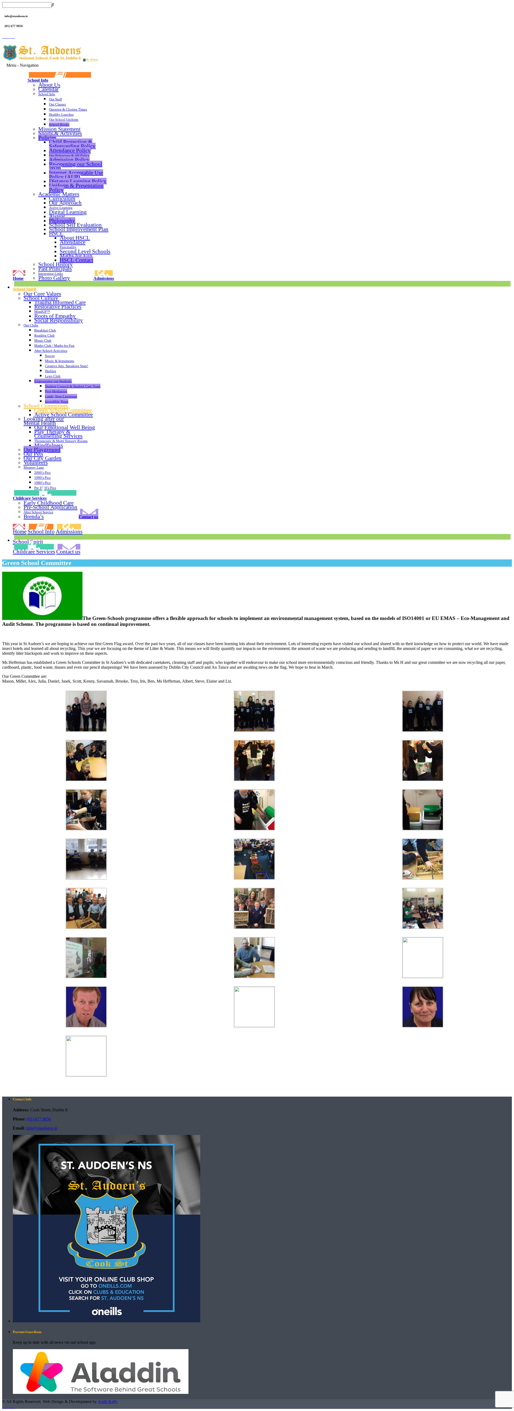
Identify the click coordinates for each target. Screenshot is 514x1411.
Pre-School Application (50, 507)
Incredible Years (56, 402)
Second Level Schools (85, 251)
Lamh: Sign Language (61, 396)
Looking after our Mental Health (44, 421)
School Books (59, 124)
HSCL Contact (76, 260)
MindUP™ (42, 312)
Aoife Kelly (108, 1401)
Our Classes (57, 104)
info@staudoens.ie (41, 1128)
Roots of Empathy (55, 316)
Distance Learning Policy (78, 181)
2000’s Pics (42, 473)
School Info (38, 80)
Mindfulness (48, 445)
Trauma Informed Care (60, 302)
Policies (47, 137)
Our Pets (33, 454)
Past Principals (55, 268)
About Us (49, 85)
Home (18, 278)
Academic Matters (58, 194)
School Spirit (24, 289)
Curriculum (62, 198)
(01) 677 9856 (39, 1119)
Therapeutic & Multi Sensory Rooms (61, 441)
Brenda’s (34, 516)
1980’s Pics (42, 483)
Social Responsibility (58, 320)
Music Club (42, 340)
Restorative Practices (57, 306)
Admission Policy (69, 160)
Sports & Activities (60, 133)
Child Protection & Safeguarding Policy (72, 144)
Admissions (103, 278)
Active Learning (61, 207)
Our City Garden (43, 458)
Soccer (50, 356)
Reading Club (44, 335)
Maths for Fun (76, 255)
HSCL (56, 233)
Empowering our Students (53, 381)
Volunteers (36, 462)
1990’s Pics (42, 478)
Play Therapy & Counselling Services (58, 433)
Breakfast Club (45, 330)
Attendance (72, 242)
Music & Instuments (59, 361)
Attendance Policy (70, 150)
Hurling (50, 371)
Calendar (48, 89)
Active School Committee (63, 414)
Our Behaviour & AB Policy (69, 155)
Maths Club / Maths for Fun (54, 346)
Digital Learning (68, 212)
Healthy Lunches (61, 114)
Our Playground (42, 449)
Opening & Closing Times (68, 109)
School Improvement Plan (78, 229)
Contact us (88, 517)
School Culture (41, 298)
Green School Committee (63, 410)
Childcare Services (30, 498)
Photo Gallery (54, 278)
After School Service (38, 512)
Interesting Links (50, 273)
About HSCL (75, 237)
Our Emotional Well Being (64, 427)
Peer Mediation (56, 391)
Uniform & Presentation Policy (76, 188)
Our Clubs (31, 325)
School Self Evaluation (75, 225)
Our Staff (55, 99)
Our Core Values (42, 294)
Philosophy (62, 220)
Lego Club (53, 376)
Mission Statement (59, 129)
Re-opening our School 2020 (75, 166)
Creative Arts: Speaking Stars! (66, 366)
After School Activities (50, 351)
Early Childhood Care (49, 503)
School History (55, 264)
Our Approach (65, 202)
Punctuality (68, 247)
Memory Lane (34, 467)
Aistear (57, 216)
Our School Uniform (63, 119)
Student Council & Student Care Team (72, 386)
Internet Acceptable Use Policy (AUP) (76, 175)
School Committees (46, 406)
